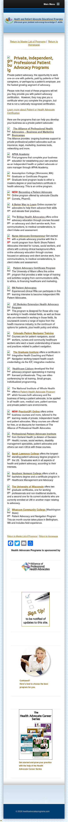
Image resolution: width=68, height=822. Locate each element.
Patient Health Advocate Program (37, 391)
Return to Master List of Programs (28, 41)
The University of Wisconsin (28, 486)
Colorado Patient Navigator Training (33, 333)
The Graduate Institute (26, 352)
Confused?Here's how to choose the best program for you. (34, 684)
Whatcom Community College (29, 509)
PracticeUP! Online (29, 411)
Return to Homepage (48, 536)
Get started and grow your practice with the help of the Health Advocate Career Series (35, 765)
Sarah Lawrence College (25, 453)
